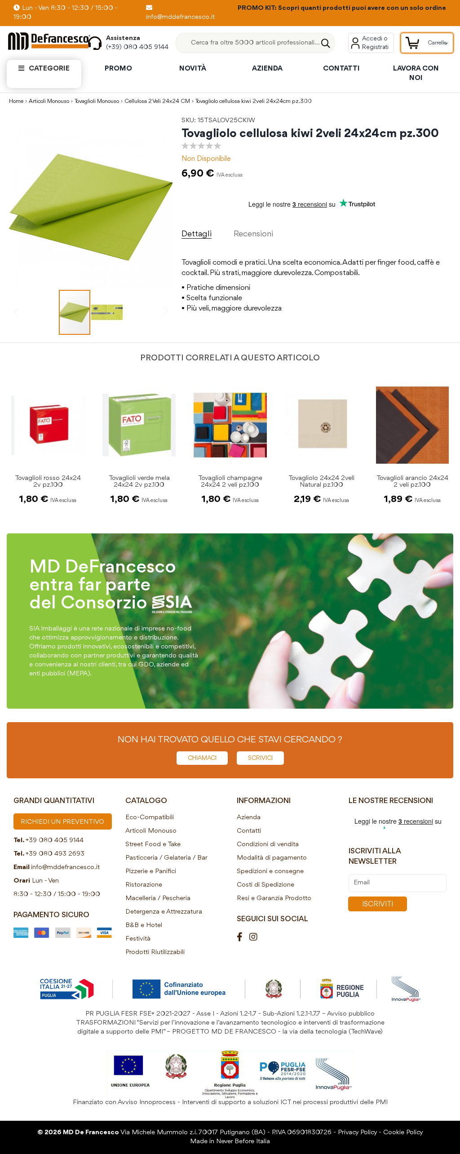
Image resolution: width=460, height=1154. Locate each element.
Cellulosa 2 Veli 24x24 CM (157, 101)
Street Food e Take (153, 844)
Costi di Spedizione (265, 885)
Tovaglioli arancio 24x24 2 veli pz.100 (412, 481)
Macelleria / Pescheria (157, 898)
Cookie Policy (403, 1132)
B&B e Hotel (143, 925)
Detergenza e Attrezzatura (163, 912)
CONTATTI (341, 68)
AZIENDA (267, 68)
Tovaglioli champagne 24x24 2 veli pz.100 (230, 481)
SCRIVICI (260, 758)
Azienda (249, 817)
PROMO (118, 68)
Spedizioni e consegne (270, 871)
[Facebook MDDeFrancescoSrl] (243, 937)
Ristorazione (143, 885)
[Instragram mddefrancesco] (256, 937)
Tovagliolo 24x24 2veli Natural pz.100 (321, 481)
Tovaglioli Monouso (97, 101)
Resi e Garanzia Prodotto (274, 898)
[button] (107, 312)
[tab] (207, 232)
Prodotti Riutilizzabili (155, 952)
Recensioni (253, 234)
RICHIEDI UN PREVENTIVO (62, 822)
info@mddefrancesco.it (65, 867)
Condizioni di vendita (268, 844)
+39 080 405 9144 (55, 840)
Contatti (249, 831)
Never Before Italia (243, 1141)
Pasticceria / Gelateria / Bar (166, 858)
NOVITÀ (192, 68)
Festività (137, 939)
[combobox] (255, 43)
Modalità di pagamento (272, 858)
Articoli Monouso (49, 101)
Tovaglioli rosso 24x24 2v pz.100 (48, 481)
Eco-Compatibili (149, 817)
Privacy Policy (357, 1132)
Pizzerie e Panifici (150, 871)
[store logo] (41, 41)
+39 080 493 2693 (55, 854)
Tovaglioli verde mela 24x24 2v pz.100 (139, 481)
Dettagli (196, 234)
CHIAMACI (202, 758)
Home (16, 101)
